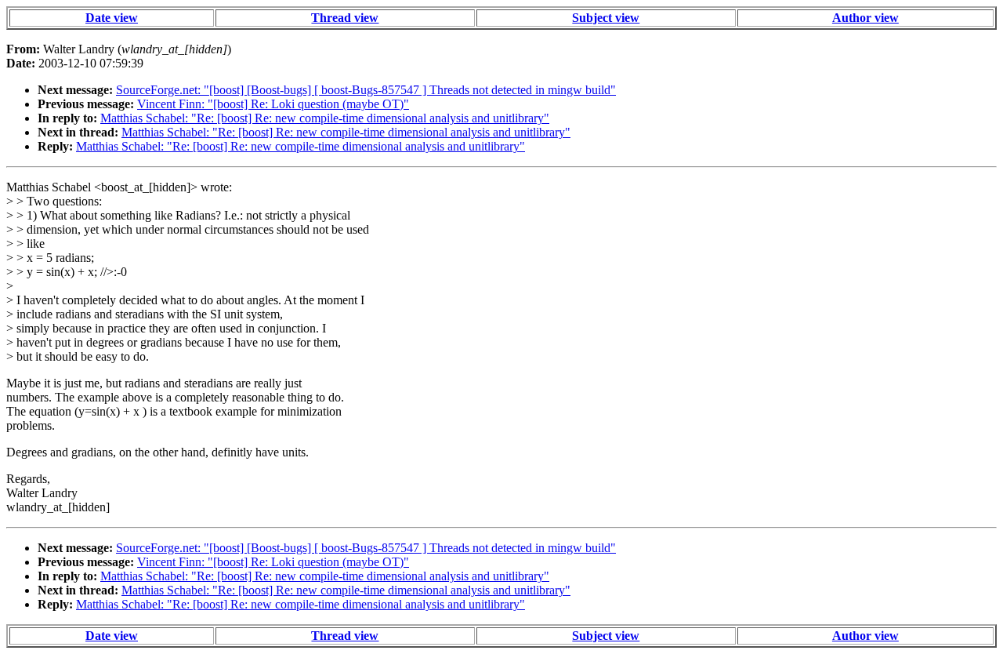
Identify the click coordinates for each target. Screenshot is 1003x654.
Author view (865, 17)
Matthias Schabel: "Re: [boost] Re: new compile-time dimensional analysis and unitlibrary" (324, 118)
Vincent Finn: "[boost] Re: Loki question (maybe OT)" (273, 104)
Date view (111, 17)
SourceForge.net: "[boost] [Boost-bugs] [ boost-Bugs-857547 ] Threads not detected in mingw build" (366, 89)
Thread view (344, 17)
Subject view (605, 17)
